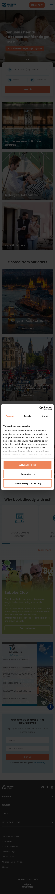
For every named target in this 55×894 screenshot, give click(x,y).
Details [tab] (27, 416)
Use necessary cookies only (27, 483)
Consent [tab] (10, 416)
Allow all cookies (27, 464)
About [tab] (45, 416)
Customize (26, 474)
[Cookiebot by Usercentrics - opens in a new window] (39, 408)
